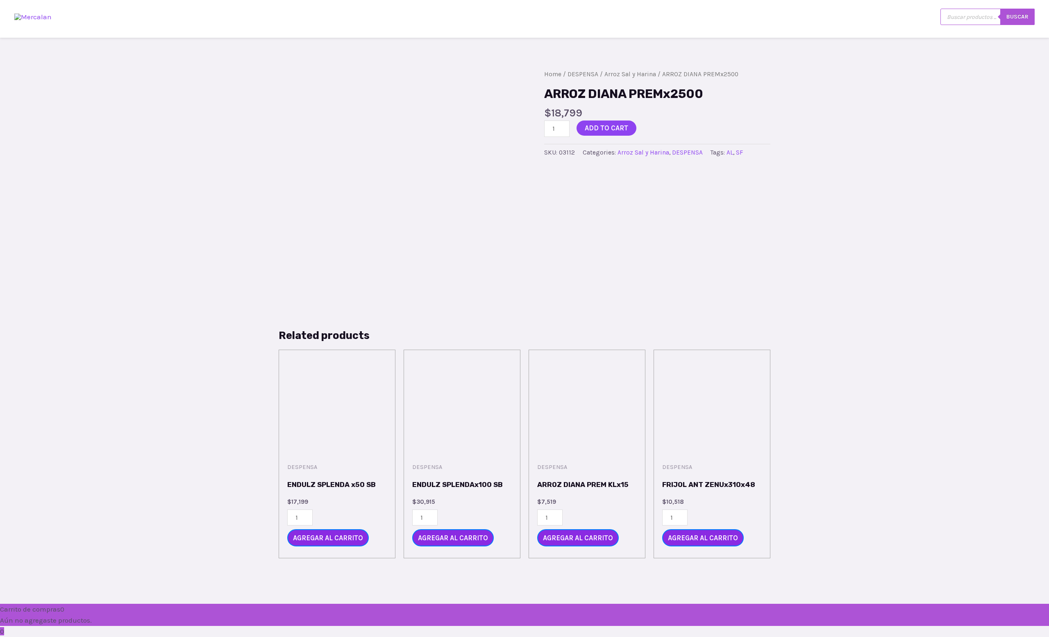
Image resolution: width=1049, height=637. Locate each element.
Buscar (1017, 16)
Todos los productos (757, 17)
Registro (868, 17)
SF (739, 152)
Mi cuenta (915, 17)
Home (552, 74)
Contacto (822, 17)
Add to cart (606, 128)
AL (730, 152)
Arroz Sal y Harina (630, 74)
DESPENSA (583, 74)
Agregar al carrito (328, 538)
